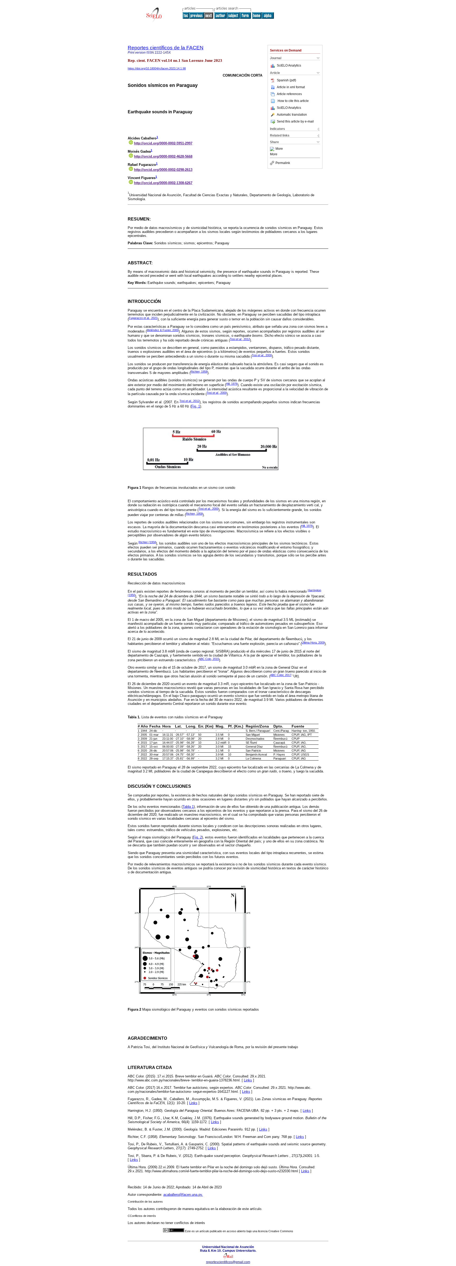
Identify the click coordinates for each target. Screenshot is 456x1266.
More (279, 149)
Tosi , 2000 (262, 355)
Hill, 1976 (232, 383)
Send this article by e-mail (295, 121)
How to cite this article (293, 101)
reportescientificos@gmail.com (228, 1262)
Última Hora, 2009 (313, 642)
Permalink (283, 163)
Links (248, 1080)
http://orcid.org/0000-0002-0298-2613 (163, 170)
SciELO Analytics (289, 65)
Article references (289, 94)
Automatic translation (292, 114)
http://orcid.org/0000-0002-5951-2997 (163, 143)
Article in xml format (291, 87)
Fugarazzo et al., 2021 (143, 318)
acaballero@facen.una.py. (183, 1195)
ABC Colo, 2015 (209, 658)
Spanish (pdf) (286, 80)
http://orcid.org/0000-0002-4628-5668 (163, 156)
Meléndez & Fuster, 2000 (163, 330)
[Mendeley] (273, 149)
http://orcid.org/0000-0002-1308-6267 (163, 183)
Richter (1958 (147, 542)
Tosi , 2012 (240, 339)
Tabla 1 (188, 807)
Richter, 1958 (199, 371)
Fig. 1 (195, 406)
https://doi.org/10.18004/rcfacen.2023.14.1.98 (157, 68)
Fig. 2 (197, 837)
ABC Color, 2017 (280, 675)
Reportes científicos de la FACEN (165, 47)
